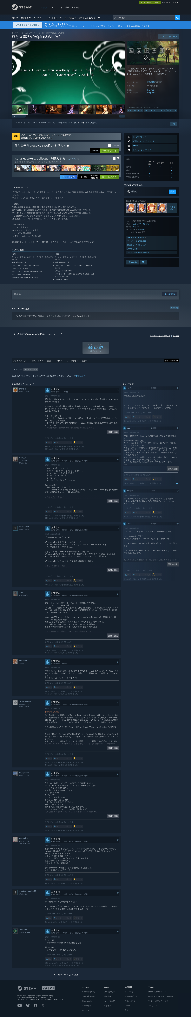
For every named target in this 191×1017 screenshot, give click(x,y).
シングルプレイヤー (166, 110)
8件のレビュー (24, 463)
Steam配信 (86, 1006)
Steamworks (87, 1001)
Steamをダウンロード (157, 992)
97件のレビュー (24, 595)
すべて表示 (174, 308)
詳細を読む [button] (113, 432)
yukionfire (23, 838)
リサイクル (108, 1006)
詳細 (67, 7)
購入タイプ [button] (36, 361)
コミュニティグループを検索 (138, 252)
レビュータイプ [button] (19, 361)
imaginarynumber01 (27, 891)
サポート (75, 7)
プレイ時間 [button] (71, 361)
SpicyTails (151, 90)
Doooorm (23, 930)
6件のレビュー (24, 706)
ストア (44, 7)
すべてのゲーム (17, 33)
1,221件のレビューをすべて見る (66, 975)
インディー (153, 110)
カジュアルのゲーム (32, 33)
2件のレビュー (24, 391)
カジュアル (132, 110)
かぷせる (22, 389)
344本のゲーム (24, 704)
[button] (15, 18)
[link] (88, 177)
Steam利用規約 (88, 996)
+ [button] (175, 110)
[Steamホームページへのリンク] (22, 9)
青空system (24, 773)
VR (146, 110)
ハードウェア (109, 1001)
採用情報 (107, 996)
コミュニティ (56, 7)
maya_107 (23, 458)
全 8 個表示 (172, 208)
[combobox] (144, 17)
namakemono (25, 701)
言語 (174, 2)
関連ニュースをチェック (136, 245)
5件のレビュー (24, 529)
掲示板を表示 (132, 249)
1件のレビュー (24, 663)
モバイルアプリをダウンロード (161, 996)
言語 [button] (49, 361)
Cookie (127, 1006)
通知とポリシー (131, 1001)
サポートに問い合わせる (158, 1001)
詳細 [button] (172, 191)
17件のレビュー (24, 932)
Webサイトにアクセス (136, 237)
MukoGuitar (24, 527)
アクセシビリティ (132, 996)
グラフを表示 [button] (170, 361)
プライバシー (130, 992)
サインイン (166, 2)
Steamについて (88, 992)
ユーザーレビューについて (160, 336)
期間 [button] (59, 361)
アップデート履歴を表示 (136, 241)
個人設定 (176, 336)
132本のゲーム (24, 841)
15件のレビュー (24, 843)
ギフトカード (87, 1010)
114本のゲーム (24, 460)
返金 (126, 1010)
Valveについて (110, 992)
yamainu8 (23, 660)
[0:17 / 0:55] (68, 72)
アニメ (140, 110)
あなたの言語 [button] (30, 369)
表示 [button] (84, 361)
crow (21, 592)
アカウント (152, 1006)
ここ (80, 316)
